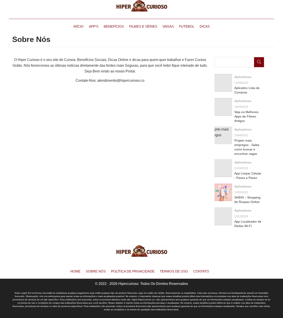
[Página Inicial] (141, 7)
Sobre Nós (96, 271)
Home (75, 271)
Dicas (205, 26)
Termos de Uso (174, 271)
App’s (93, 26)
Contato (201, 271)
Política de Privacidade (133, 271)
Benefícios (114, 26)
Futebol (186, 26)
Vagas (168, 26)
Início (78, 26)
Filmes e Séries (143, 26)
